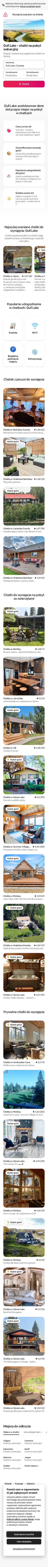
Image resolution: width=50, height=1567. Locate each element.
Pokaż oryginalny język (30, 6)
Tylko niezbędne (24, 1541)
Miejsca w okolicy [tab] (11, 1432)
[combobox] (24, 65)
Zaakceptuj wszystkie (24, 1534)
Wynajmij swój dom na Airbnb (27, 14)
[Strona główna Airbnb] (5, 14)
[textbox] (14, 75)
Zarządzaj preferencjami (24, 1549)
